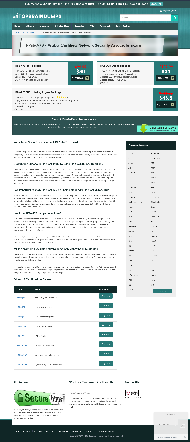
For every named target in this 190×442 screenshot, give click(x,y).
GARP (153, 231)
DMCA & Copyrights (107, 431)
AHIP (130, 168)
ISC (129, 285)
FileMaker (132, 227)
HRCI (130, 256)
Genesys (154, 236)
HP (23, 32)
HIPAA (153, 246)
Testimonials (105, 26)
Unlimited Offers (62, 26)
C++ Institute (156, 197)
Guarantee (79, 26)
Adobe (131, 163)
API (129, 178)
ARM (130, 183)
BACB (153, 188)
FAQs (92, 26)
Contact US (90, 431)
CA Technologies (135, 202)
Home (17, 26)
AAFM (130, 153)
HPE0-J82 (21, 307)
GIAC (130, 241)
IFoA (130, 266)
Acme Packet (156, 158)
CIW (130, 212)
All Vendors (44, 26)
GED (130, 236)
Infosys (154, 275)
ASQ (153, 183)
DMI (130, 217)
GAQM (131, 231)
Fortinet (154, 227)
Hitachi (131, 251)
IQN (130, 280)
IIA (129, 270)
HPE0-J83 (21, 316)
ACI (129, 158)
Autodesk (132, 188)
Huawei (154, 256)
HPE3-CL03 (22, 364)
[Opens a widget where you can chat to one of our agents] (171, 426)
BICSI (153, 192)
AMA (153, 168)
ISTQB (130, 290)
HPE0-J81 (21, 297)
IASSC (130, 261)
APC (152, 173)
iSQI (152, 285)
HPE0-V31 (21, 336)
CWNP (153, 212)
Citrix (153, 207)
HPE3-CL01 (22, 345)
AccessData (155, 153)
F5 (152, 222)
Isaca (153, 280)
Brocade (131, 197)
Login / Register (169, 10)
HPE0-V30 (21, 326)
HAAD (153, 241)
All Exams (30, 26)
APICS (153, 178)
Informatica (133, 275)
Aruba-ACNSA (33, 32)
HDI (130, 246)
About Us (26, 431)
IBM (152, 261)
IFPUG (153, 266)
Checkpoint (156, 202)
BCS (130, 192)
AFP (152, 163)
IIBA (152, 270)
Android (131, 173)
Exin (130, 222)
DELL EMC (155, 217)
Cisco (130, 207)
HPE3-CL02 (22, 355)
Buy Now (106, 296)
